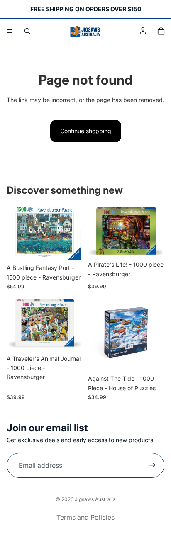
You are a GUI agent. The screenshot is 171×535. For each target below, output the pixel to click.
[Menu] (9, 31)
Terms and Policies (85, 517)
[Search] (27, 31)
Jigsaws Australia (95, 499)
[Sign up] (152, 465)
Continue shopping (85, 130)
